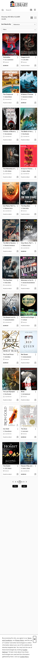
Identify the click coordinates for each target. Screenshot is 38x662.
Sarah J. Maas (26, 171)
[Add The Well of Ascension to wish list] (17, 251)
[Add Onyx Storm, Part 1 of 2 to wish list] (35, 251)
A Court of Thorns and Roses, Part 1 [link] (28, 169)
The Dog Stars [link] (25, 206)
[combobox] (15, 10)
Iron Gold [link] (6, 429)
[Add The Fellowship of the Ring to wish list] (17, 177)
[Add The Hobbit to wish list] (17, 474)
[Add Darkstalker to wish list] (17, 66)
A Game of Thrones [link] (27, 94)
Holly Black (7, 357)
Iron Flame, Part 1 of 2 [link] (10, 206)
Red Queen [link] (24, 354)
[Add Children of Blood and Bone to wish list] (17, 140)
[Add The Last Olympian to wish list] (17, 400)
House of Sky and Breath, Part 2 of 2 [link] (28, 466)
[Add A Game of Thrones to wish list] (35, 103)
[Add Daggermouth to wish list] (35, 66)
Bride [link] (22, 392)
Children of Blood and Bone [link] (10, 131)
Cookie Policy (24, 657)
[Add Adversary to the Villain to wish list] (35, 288)
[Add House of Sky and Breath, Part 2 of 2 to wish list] (35, 474)
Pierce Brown (8, 431)
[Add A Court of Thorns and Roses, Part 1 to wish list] (35, 177)
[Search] (2, 9)
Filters (4, 29)
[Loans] (31, 10)
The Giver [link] (24, 429)
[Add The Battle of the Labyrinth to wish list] (35, 140)
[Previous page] (13, 482)
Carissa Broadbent (9, 319)
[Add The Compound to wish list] (17, 103)
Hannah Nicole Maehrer (29, 282)
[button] (32, 18)
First (15, 486)
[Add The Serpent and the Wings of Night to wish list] (17, 326)
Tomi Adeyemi (8, 134)
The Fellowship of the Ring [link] (10, 169)
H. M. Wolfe (25, 59)
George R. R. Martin (28, 97)
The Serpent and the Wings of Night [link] (10, 317)
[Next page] (26, 482)
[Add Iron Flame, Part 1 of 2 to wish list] (17, 214)
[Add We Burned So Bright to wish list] (35, 326)
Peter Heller (26, 208)
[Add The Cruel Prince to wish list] (17, 363)
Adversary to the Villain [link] (28, 280)
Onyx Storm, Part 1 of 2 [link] (28, 243)
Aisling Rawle (8, 97)
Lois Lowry (25, 431)
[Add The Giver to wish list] (35, 437)
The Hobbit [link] (6, 466)
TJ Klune (25, 319)
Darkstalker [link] (6, 57)
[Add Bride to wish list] (35, 400)
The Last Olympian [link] (9, 392)
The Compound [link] (8, 94)
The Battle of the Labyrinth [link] (28, 131)
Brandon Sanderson (10, 245)
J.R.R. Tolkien (8, 171)
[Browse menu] (35, 10)
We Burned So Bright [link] (27, 317)
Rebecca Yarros (9, 208)
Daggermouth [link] (25, 57)
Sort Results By (6, 24)
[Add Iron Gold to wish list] (17, 437)
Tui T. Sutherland (9, 59)
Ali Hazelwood (26, 394)
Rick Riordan (26, 134)
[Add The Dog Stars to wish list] (35, 214)
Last (24, 486)
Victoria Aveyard (27, 357)
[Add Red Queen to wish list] (35, 363)
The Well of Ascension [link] (10, 243)
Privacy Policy (19, 640)
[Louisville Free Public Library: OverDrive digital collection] (19, 4)
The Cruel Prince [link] (8, 354)
